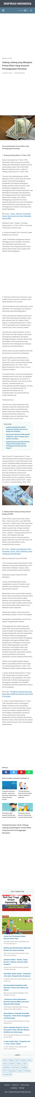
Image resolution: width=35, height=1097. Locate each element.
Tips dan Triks (7, 1074)
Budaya (23, 1060)
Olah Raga (15, 1067)
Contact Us (15, 1085)
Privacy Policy (25, 1085)
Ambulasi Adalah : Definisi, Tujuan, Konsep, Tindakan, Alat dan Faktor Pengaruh (16, 962)
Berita (5, 1060)
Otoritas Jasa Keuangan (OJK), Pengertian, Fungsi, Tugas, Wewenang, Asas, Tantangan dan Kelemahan (17, 551)
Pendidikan (24, 1067)
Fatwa (5, 1063)
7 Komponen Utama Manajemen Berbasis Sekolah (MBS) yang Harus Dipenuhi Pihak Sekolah (16, 1001)
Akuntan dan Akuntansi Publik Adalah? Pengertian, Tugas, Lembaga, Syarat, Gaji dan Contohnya (18, 436)
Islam (25, 1063)
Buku (30, 1060)
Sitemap (21, 1088)
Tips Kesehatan (19, 1094)
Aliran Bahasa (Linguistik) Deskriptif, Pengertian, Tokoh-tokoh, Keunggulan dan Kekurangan (17, 1015)
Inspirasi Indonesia (17, 3)
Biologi (11, 1060)
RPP (4, 1071)
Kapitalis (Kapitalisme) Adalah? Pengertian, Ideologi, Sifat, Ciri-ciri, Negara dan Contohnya (17, 429)
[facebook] (6, 772)
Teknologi (27, 1071)
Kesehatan (6, 1067)
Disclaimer (14, 1088)
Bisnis (17, 1060)
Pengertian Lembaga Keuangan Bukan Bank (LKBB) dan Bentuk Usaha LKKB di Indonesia (17, 694)
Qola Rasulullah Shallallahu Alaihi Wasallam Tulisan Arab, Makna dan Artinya (16, 987)
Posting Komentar (19, 73)
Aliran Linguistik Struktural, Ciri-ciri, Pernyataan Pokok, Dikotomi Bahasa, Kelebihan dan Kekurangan (17, 1029)
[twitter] (14, 772)
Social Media (12, 1071)
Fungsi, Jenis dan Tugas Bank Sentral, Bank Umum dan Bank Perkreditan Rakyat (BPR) (16, 216)
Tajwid (20, 1071)
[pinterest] (21, 772)
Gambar (11, 1063)
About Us (7, 1085)
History (19, 1063)
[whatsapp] (29, 772)
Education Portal (9, 1094)
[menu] (4, 10)
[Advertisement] (17, 34)
